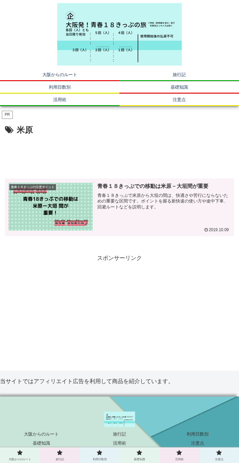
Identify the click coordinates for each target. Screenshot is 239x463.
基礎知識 (41, 443)
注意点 (197, 443)
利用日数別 (198, 433)
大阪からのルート (41, 433)
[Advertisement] (119, 154)
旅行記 (119, 433)
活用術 (119, 443)
